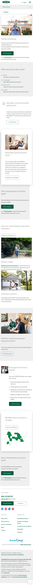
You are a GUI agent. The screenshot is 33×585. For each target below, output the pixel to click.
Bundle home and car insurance (9, 265)
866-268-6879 (4, 499)
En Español (20, 529)
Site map (19, 532)
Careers (3, 530)
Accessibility (21, 554)
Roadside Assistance (22, 518)
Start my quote (7, 53)
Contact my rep (15, 404)
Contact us (20, 503)
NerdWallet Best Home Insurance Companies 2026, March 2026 (16, 559)
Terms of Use (4, 554)
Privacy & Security (12, 554)
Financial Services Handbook (20, 577)
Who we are (4, 518)
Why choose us (5, 521)
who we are (7, 572)
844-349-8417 (8, 57)
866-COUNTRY (7, 496)
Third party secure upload (24, 526)
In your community (6, 524)
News (2, 527)
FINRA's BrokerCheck (25, 544)
